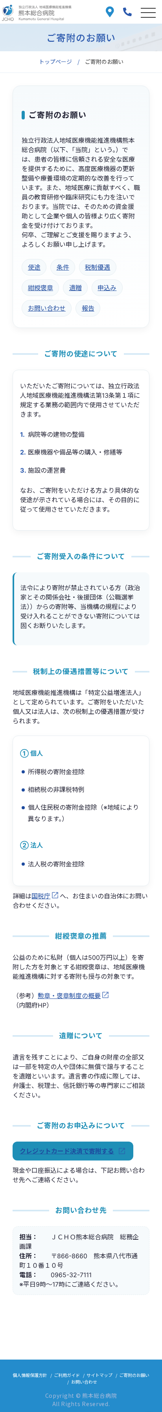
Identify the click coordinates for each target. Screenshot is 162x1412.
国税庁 (40, 896)
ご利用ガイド (67, 1375)
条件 (63, 267)
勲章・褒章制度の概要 (69, 996)
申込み (107, 288)
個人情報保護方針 (30, 1375)
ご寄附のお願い (134, 1375)
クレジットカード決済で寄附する (67, 1151)
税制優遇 (97, 267)
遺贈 (75, 288)
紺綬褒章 (40, 288)
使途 (34, 267)
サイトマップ (99, 1375)
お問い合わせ (47, 308)
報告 (88, 308)
